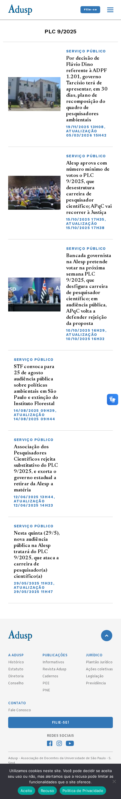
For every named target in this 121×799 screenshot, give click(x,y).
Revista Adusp (54, 669)
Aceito (26, 790)
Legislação (95, 676)
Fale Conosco (19, 710)
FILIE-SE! (60, 723)
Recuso (47, 790)
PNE (46, 690)
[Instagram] (59, 744)
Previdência (96, 683)
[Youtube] (70, 744)
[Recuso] (114, 781)
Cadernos (50, 676)
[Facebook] (49, 744)
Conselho (16, 683)
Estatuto (15, 669)
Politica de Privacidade (82, 790)
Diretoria (16, 676)
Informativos (53, 662)
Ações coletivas (99, 669)
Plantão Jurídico (99, 662)
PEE (46, 683)
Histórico (16, 662)
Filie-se (90, 9)
